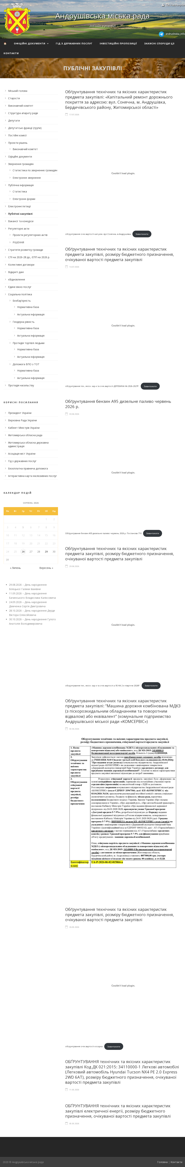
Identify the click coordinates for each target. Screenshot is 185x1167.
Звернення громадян (21, 164)
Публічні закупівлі (20, 213)
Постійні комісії (17, 135)
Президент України (19, 413)
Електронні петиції (19, 206)
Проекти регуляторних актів (30, 235)
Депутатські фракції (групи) (25, 128)
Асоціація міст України (21, 453)
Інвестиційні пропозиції (118, 43)
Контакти (11, 53)
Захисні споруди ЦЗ (159, 43)
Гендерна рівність (24, 322)
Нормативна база (28, 307)
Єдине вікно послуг (19, 287)
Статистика (20, 191)
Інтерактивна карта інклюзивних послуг (32, 476)
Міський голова (17, 91)
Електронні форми (24, 199)
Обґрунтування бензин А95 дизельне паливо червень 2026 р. (118, 403)
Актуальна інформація (30, 314)
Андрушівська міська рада (102, 16)
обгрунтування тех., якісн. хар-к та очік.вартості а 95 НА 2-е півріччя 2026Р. (102, 685)
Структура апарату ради (23, 113)
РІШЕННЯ (18, 242)
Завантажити (141, 234)
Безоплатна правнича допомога (28, 468)
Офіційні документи (29, 43)
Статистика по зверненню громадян (35, 170)
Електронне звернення (27, 177)
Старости (14, 98)
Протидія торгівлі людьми (28, 343)
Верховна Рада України (22, 420)
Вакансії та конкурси (20, 221)
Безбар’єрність (22, 300)
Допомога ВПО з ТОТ (26, 364)
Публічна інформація (21, 185)
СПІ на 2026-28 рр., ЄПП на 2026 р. (29, 257)
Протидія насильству (21, 385)
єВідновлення (16, 279)
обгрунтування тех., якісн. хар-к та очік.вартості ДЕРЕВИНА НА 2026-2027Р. (102, 386)
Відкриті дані (16, 272)
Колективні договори (21, 264)
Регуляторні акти (18, 228)
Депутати (14, 120)
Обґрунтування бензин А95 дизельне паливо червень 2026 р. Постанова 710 (103, 533)
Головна (162, 1162)
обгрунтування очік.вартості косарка (84, 1046)
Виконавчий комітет (20, 105)
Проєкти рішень (17, 142)
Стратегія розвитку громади (25, 249)
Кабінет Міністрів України (24, 427)
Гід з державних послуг (74, 43)
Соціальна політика (20, 294)
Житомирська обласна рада (25, 435)
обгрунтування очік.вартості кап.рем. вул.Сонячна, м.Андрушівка (98, 234)
